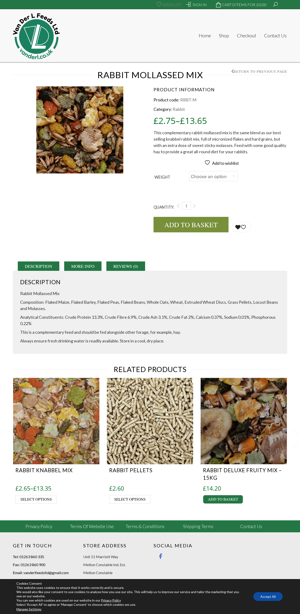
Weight (162, 177)
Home (205, 35)
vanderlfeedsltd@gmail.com (46, 572)
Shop (224, 35)
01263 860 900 (33, 564)
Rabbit (179, 109)
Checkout (246, 35)
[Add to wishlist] (241, 227)
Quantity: (164, 207)
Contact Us (275, 35)
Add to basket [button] (223, 499)
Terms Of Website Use (92, 526)
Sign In (200, 4)
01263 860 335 (31, 556)
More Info (82, 266)
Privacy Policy (39, 526)
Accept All (268, 597)
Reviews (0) (125, 266)
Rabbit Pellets (131, 470)
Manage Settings (28, 609)
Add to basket (191, 224)
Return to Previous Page (260, 71)
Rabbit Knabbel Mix (44, 470)
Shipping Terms (198, 526)
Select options (36, 499)
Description (38, 266)
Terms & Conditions (145, 526)
